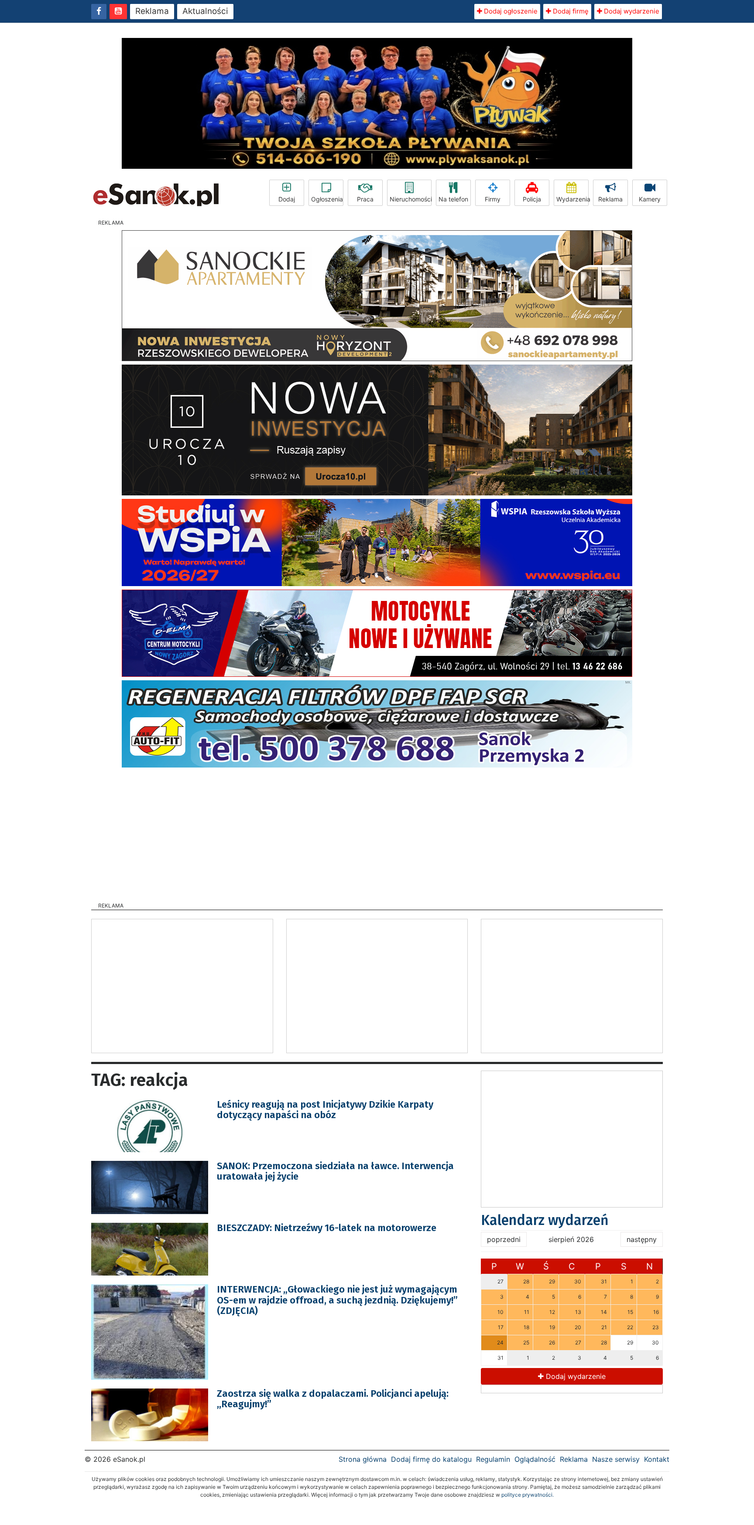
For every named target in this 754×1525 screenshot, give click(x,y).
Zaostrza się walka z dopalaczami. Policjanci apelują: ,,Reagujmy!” (333, 1399)
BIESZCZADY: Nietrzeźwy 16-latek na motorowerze (326, 1228)
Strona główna (363, 1459)
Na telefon (453, 199)
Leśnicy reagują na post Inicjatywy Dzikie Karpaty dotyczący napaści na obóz (325, 1110)
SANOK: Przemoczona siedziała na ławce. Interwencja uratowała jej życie (335, 1171)
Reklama (152, 11)
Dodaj (286, 199)
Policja (532, 199)
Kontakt (656, 1459)
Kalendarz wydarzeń (545, 1220)
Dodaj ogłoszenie (510, 11)
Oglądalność (534, 1459)
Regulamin (493, 1459)
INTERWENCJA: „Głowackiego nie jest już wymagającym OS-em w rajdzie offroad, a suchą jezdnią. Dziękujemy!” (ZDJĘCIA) (337, 1299)
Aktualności (205, 11)
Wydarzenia (572, 199)
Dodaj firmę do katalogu (431, 1459)
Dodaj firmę (570, 11)
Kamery (650, 199)
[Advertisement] (377, 832)
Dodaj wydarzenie (630, 11)
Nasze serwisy (616, 1459)
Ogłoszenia (327, 199)
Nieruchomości (411, 199)
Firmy (492, 199)
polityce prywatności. (527, 1494)
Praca (365, 199)
